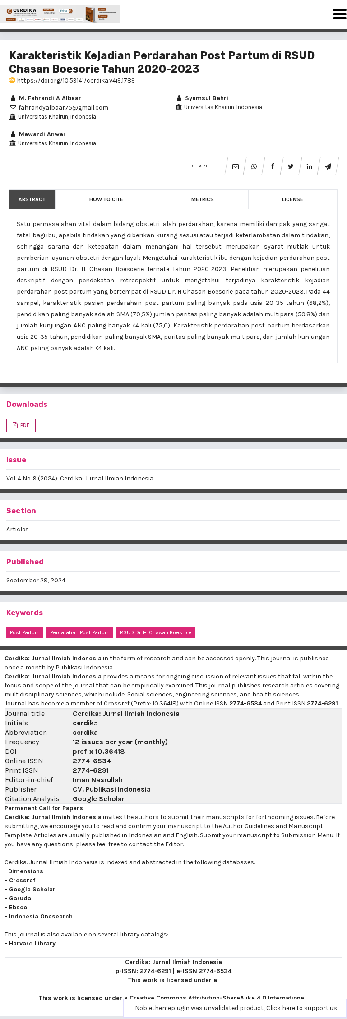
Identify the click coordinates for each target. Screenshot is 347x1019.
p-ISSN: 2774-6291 (143, 971)
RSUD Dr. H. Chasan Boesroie (156, 632)
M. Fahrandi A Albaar (49, 98)
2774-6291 (322, 703)
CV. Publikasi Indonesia (112, 789)
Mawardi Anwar (41, 134)
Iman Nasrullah (98, 779)
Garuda (20, 898)
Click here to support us (301, 1008)
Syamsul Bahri (205, 98)
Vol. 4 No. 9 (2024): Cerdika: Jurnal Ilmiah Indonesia (79, 478)
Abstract (32, 199)
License (292, 199)
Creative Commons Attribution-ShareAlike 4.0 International (218, 998)
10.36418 (110, 751)
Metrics (202, 199)
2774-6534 (245, 703)
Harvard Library (32, 943)
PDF (24, 425)
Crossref (22, 880)
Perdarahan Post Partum (80, 632)
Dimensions (25, 871)
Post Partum (25, 632)
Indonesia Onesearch (41, 916)
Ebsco (18, 907)
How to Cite (106, 199)
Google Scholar (99, 798)
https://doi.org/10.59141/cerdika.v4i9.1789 (75, 80)
